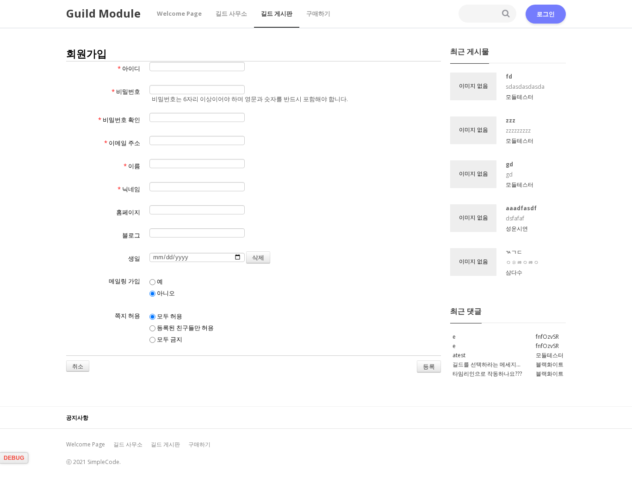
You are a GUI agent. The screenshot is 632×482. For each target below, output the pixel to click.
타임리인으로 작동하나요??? (487, 374)
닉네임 (129, 189)
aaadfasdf (521, 208)
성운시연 (517, 228)
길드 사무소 (231, 13)
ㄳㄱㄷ (514, 252)
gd (509, 164)
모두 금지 (168, 339)
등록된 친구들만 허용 (184, 327)
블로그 (131, 235)
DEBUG (14, 458)
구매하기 (318, 13)
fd (509, 76)
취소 (77, 366)
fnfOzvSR (547, 337)
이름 (132, 166)
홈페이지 (128, 212)
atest (458, 355)
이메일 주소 (122, 143)
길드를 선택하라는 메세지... (486, 364)
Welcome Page (179, 13)
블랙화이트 (550, 364)
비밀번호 (126, 91)
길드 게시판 (276, 13)
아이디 (129, 68)
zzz (510, 120)
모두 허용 (168, 316)
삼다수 (514, 272)
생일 (134, 258)
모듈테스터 (519, 97)
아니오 (165, 293)
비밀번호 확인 (119, 120)
